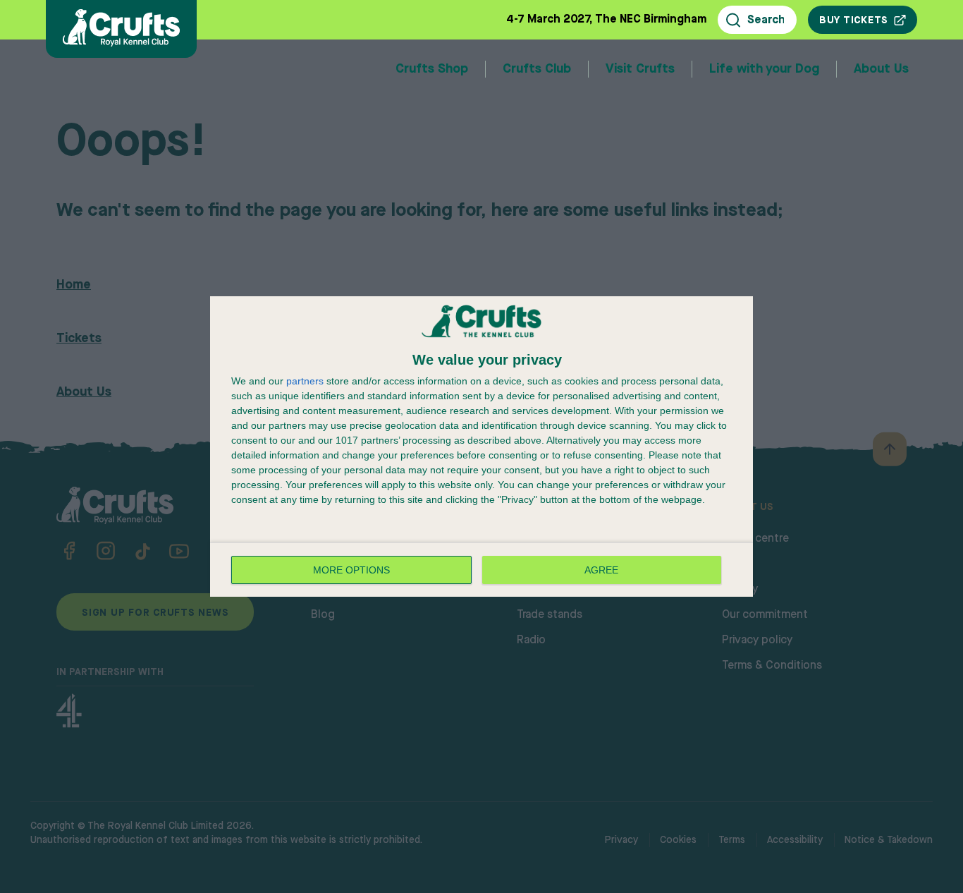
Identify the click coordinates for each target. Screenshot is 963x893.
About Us (881, 69)
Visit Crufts (640, 69)
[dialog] (481, 446)
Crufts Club (537, 69)
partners (305, 381)
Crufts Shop (431, 69)
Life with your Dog (764, 69)
